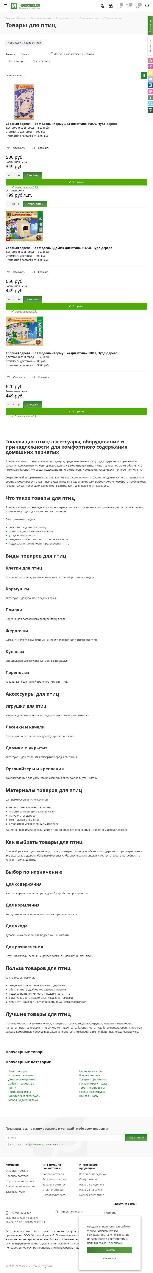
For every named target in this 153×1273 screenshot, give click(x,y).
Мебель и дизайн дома (23, 1100)
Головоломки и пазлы (93, 1083)
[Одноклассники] (150, 73)
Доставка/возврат (54, 1195)
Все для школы (88, 1096)
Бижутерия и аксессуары (24, 1096)
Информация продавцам (88, 1166)
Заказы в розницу (54, 1184)
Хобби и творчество (21, 1083)
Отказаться (109, 1258)
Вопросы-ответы (53, 1174)
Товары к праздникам (93, 1079)
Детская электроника (22, 1079)
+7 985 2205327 (21, 1212)
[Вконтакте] (150, 79)
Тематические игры (92, 1087)
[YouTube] (150, 60)
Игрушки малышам (20, 1075)
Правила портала (17, 1176)
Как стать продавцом (93, 1174)
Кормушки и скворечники (24, 42)
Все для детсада (89, 1075)
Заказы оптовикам (54, 1179)
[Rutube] (150, 66)
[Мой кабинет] (111, 6)
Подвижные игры (19, 1091)
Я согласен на (38, 1144)
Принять (110, 1250)
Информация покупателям (52, 1166)
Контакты (110, 1213)
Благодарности (15, 1191)
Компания (12, 1164)
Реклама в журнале (91, 1184)
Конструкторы (17, 1071)
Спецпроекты (88, 1179)
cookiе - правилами (111, 1243)
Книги (12, 1087)
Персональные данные (20, 1181)
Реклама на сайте (90, 1189)
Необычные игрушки (92, 1091)
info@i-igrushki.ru (72, 1212)
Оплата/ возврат (53, 1189)
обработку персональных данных (46, 1144)
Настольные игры (90, 1071)
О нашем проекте (17, 1170)
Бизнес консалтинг (91, 1195)
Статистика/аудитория (20, 1186)
